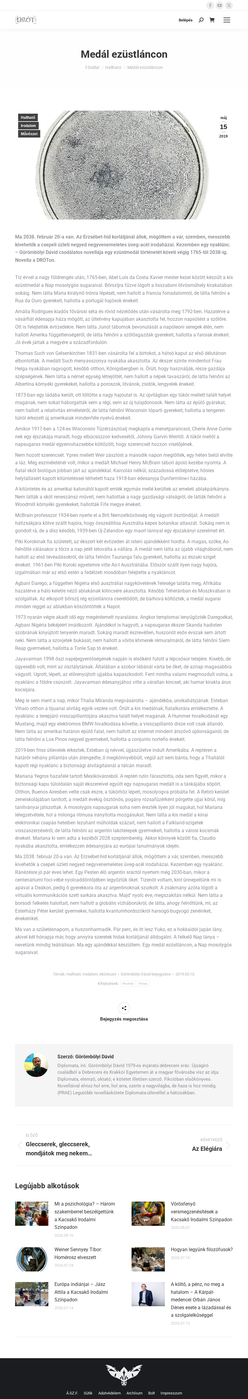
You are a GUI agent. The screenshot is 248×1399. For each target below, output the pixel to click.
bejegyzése (146, 974)
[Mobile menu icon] (227, 20)
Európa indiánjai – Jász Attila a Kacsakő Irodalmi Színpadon (81, 1292)
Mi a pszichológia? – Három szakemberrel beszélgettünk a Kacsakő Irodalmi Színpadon (84, 1215)
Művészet (29, 134)
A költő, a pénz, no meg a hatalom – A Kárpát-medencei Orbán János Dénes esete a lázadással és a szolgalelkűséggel (201, 1299)
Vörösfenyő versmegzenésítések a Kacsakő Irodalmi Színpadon (201, 1211)
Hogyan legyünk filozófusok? (202, 1249)
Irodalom (28, 126)
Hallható (28, 117)
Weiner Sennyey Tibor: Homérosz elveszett (78, 1253)
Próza (143, 983)
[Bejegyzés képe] (31, 1214)
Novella (127, 983)
